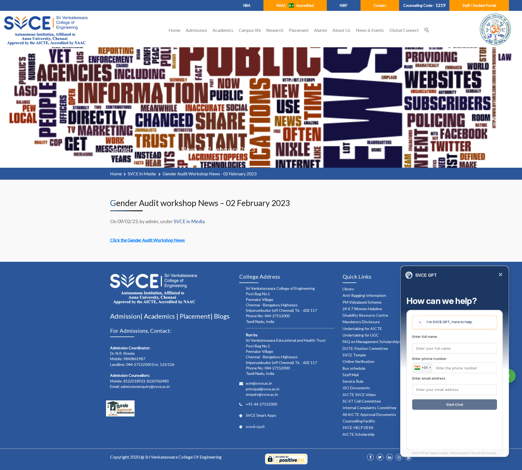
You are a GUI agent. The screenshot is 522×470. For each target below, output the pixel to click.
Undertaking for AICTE (362, 328)
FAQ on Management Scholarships (372, 341)
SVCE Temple (354, 355)
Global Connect (404, 30)
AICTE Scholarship (359, 434)
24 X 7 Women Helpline (362, 308)
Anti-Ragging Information (364, 295)
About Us (341, 30)
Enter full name (424, 336)
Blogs (221, 316)
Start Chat (454, 404)
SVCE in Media (142, 173)
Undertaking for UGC (361, 335)
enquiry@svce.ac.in (262, 394)
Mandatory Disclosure (361, 321)
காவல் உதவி (255, 426)
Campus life (250, 30)
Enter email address (428, 378)
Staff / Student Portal (479, 5)
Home (174, 30)
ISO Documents (356, 387)
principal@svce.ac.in (262, 389)
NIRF (343, 5)
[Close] (500, 275)
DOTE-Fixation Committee (365, 348)
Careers (380, 5)
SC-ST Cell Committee (362, 401)
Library (348, 289)
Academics (223, 30)
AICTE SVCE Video (359, 394)
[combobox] (422, 368)
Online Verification (358, 361)
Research (274, 30)
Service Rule (353, 381)
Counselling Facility (359, 421)
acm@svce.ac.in (259, 383)
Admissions (196, 30)
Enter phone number (429, 358)
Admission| (127, 316)
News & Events (370, 30)
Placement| (197, 316)
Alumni (320, 30)
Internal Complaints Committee (369, 407)
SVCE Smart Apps (261, 415)
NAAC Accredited (295, 5)
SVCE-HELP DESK (358, 427)
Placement (299, 30)
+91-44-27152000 (261, 404)
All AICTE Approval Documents (369, 414)
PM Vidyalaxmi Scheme (362, 302)
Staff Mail (351, 374)
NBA (246, 5)
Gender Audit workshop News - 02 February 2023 (209, 173)
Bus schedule (354, 368)
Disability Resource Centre (365, 315)
